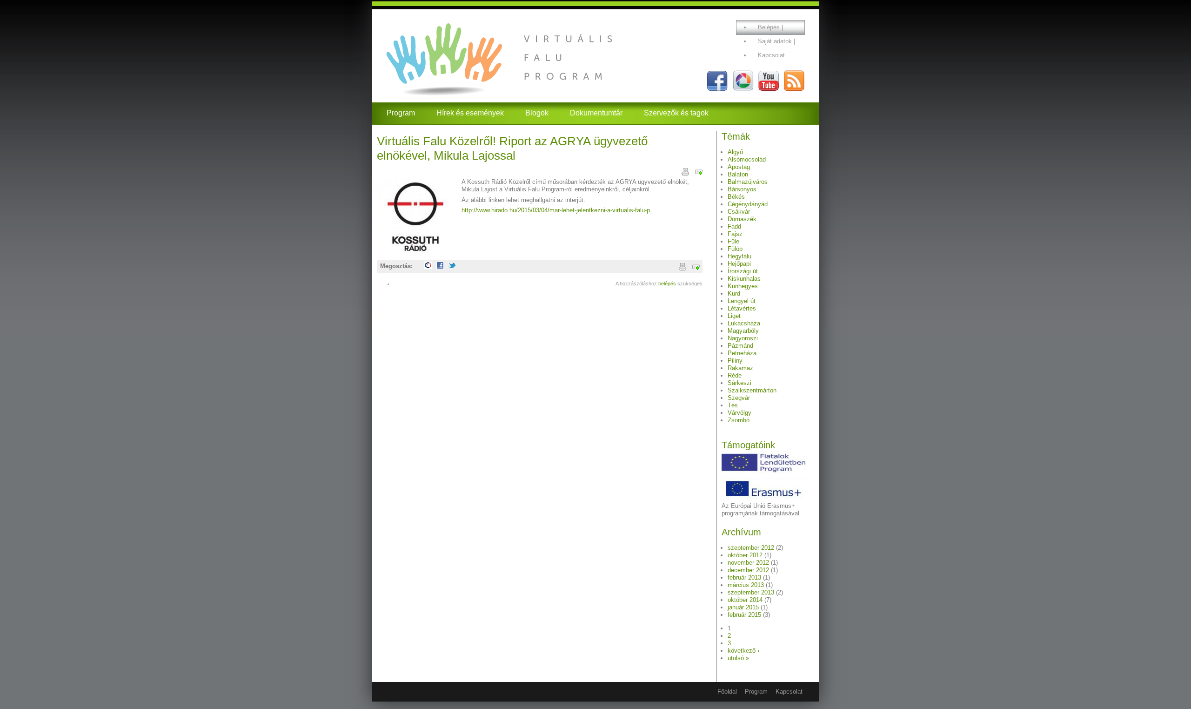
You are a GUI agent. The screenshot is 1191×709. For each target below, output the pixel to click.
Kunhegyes (743, 286)
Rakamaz (740, 368)
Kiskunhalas (744, 278)
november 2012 (748, 562)
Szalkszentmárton (752, 390)
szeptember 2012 (751, 547)
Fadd (734, 226)
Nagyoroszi (743, 338)
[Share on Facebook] (440, 267)
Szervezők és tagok (676, 113)
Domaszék (742, 219)
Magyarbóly (743, 330)
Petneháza (742, 353)
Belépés (769, 27)
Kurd (734, 293)
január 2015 (743, 607)
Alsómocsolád (747, 159)
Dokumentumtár (596, 113)
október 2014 (745, 599)
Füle (733, 241)
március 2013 (746, 584)
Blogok (537, 113)
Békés (736, 196)
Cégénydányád (748, 204)
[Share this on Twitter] (452, 267)
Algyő (735, 152)
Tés (733, 405)
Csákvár (739, 211)
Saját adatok (775, 41)
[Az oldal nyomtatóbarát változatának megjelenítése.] (685, 171)
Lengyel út (742, 300)
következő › (743, 650)
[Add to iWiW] (428, 267)
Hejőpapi (739, 263)
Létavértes (742, 308)
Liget (734, 315)
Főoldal (727, 691)
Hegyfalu (739, 256)
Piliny (735, 360)
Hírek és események (470, 113)
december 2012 (748, 570)
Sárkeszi (739, 382)
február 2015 (744, 614)
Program (401, 113)
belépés (667, 283)
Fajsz (735, 233)
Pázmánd (740, 345)
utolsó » (738, 658)
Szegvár (739, 397)
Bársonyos (742, 189)
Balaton (738, 174)
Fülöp (735, 248)
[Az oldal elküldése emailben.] (699, 171)
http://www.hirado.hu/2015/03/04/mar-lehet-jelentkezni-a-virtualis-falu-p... (559, 210)
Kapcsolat (771, 55)
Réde (735, 375)
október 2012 (745, 555)
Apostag (739, 166)
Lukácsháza (744, 323)
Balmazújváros (748, 181)
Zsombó (738, 420)
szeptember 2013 (751, 592)
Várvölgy (739, 412)
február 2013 (744, 577)
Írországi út (743, 271)
